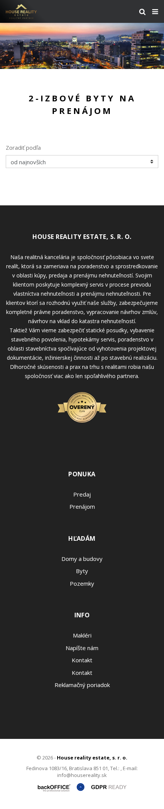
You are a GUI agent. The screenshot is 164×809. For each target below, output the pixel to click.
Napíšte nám (82, 648)
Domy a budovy (82, 558)
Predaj (82, 494)
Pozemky (82, 583)
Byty (82, 571)
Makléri (82, 635)
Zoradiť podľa (23, 147)
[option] (82, 46)
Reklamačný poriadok (82, 685)
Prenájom (82, 506)
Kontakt (82, 660)
